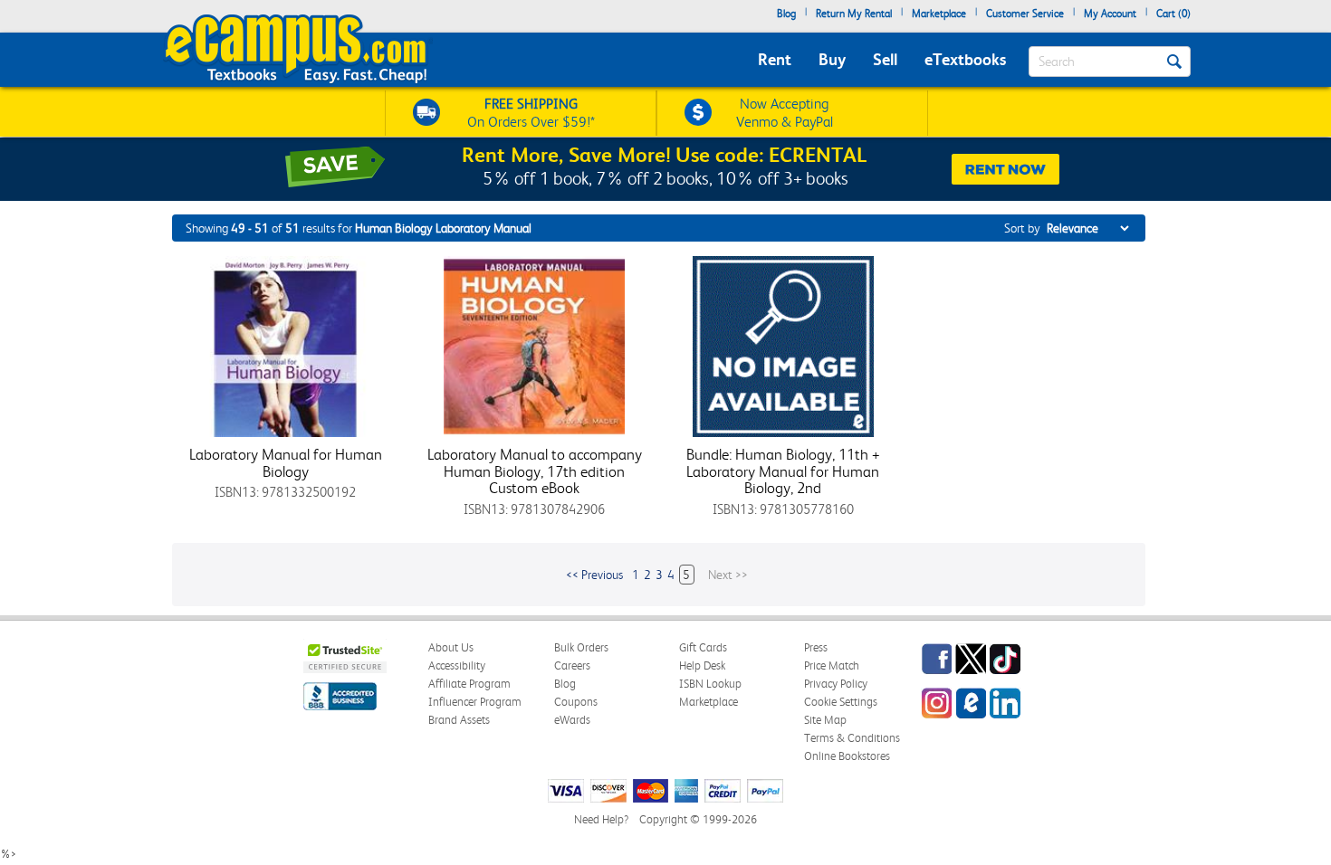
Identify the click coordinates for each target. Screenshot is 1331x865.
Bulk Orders (581, 647)
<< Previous (594, 574)
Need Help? (601, 819)
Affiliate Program (469, 683)
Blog (786, 13)
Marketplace (939, 13)
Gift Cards (703, 647)
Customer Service (1025, 13)
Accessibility (456, 665)
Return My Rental (854, 13)
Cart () (1173, 13)
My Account (1110, 13)
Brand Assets (459, 720)
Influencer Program (475, 701)
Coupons (576, 701)
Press (816, 647)
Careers (572, 665)
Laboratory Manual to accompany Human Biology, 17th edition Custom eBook (534, 471)
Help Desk (702, 665)
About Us (451, 647)
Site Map (825, 720)
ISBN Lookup (710, 683)
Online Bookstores (847, 756)
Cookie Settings (840, 701)
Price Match (831, 665)
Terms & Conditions (852, 738)
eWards (572, 720)
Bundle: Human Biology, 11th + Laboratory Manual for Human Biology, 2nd (783, 471)
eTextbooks (965, 59)
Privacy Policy (835, 683)
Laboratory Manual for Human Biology (285, 462)
